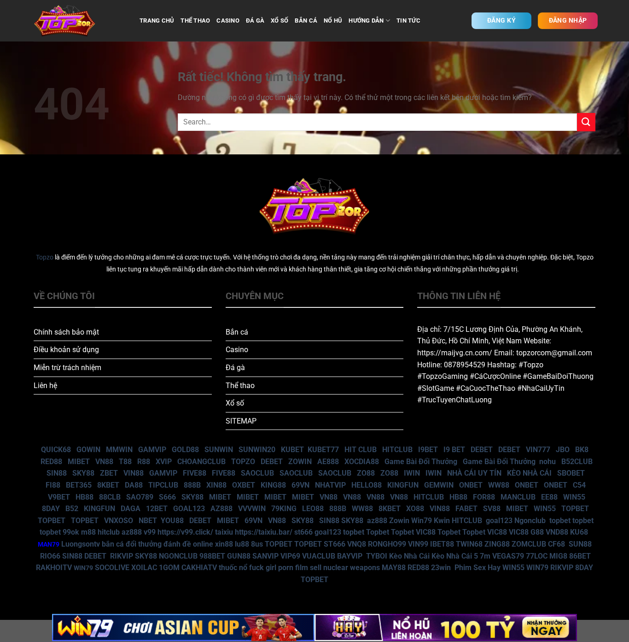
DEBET (482, 449)
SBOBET (571, 473)
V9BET (59, 497)
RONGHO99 (387, 544)
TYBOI (376, 556)
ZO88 (366, 473)
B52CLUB (577, 461)
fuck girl (262, 567)
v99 (150, 532)
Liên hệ (45, 385)
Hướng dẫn (366, 20)
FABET (466, 508)
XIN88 (216, 485)
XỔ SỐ (279, 20)
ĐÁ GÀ (255, 20)
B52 (71, 508)
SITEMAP (241, 421)
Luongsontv (80, 544)
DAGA (130, 508)
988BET (212, 556)
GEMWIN (439, 485)
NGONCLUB (178, 556)
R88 (143, 461)
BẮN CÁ (306, 20)
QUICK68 (56, 449)
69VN (300, 485)
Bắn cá (237, 332)
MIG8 (558, 556)
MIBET (79, 461)
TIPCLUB (163, 485)
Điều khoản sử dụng (66, 349)
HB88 (84, 497)
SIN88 (57, 473)
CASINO (227, 20)
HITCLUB (397, 449)
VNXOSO (118, 520)
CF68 (557, 544)
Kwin (442, 520)
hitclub (109, 532)
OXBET (243, 485)
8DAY (51, 508)
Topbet (377, 532)
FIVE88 (194, 473)
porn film (293, 567)
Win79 (421, 520)
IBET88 (442, 544)
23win (441, 567)
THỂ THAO (195, 20)
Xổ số (235, 403)
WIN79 (537, 567)
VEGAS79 (508, 556)
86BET (580, 556)
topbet (560, 520)
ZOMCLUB (529, 544)
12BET (157, 508)
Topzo (44, 257)
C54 (579, 485)
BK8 (581, 449)
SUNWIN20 (257, 449)
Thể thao (240, 385)
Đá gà (235, 367)
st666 (303, 532)
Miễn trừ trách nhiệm (67, 367)
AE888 (328, 461)
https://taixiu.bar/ (263, 532)
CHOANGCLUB (201, 461)
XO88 (415, 508)
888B (192, 485)
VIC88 (426, 532)
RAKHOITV (54, 567)
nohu (547, 461)
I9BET (428, 449)
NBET (148, 520)
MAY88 (394, 567)
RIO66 (50, 556)
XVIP (164, 461)
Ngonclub (530, 520)
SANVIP (265, 556)
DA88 (134, 485)
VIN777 (538, 449)
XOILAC (144, 567)
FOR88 (484, 497)
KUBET (292, 449)
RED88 (51, 461)
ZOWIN (300, 461)
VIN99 (418, 544)
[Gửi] (586, 122)
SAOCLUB (257, 473)
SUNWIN (218, 449)
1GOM (169, 567)
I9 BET (454, 449)
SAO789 (139, 497)
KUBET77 (323, 449)
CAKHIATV (199, 567)
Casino (237, 349)
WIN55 (574, 497)
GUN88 (238, 556)
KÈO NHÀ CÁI (528, 473)
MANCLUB (518, 497)
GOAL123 (189, 508)
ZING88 (497, 544)
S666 (167, 497)
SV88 (492, 508)
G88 (537, 532)
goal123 (499, 520)
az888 (377, 520)
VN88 (104, 461)
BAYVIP (350, 556)
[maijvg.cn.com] (80, 20)
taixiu (224, 532)
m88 (88, 532)
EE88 (549, 497)
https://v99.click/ (185, 532)
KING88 (273, 485)
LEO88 (313, 508)
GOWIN (88, 449)
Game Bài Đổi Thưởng (420, 461)
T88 (125, 461)
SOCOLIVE (112, 567)
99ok (71, 532)
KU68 (579, 532)
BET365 (79, 485)
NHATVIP (330, 485)
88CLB (110, 497)
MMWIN (119, 449)
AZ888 (221, 508)
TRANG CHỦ (157, 20)
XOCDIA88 (361, 461)
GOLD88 (185, 449)
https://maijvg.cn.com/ (454, 352)
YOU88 (172, 520)
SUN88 (580, 544)
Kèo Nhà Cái (409, 556)
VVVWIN (252, 508)
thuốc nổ (233, 567)
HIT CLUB (360, 449)
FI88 (53, 485)
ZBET (109, 473)
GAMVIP (152, 449)
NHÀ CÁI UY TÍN (474, 473)
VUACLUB (318, 556)
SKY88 (83, 473)
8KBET (108, 485)
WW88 (498, 485)
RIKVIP (121, 556)
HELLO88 (366, 485)
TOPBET (575, 508)
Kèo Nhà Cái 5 (454, 556)
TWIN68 (469, 544)
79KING (284, 508)
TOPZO (243, 461)
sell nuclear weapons (346, 567)
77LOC (536, 556)
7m (485, 556)
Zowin (399, 520)
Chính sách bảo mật (66, 332)
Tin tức (408, 20)
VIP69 (290, 556)
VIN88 (133, 473)
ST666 (334, 544)
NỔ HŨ (333, 20)
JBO (563, 449)
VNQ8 (356, 544)
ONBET (471, 485)
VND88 (557, 532)
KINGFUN (403, 485)
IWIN (412, 473)
